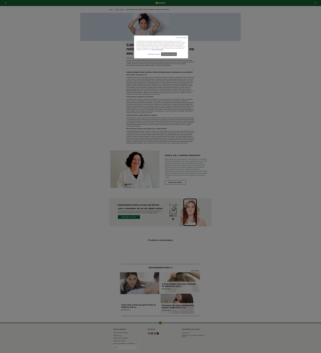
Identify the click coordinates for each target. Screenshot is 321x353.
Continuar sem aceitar (181, 37)
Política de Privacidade (157, 49)
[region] (161, 47)
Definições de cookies (154, 54)
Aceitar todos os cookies (169, 54)
